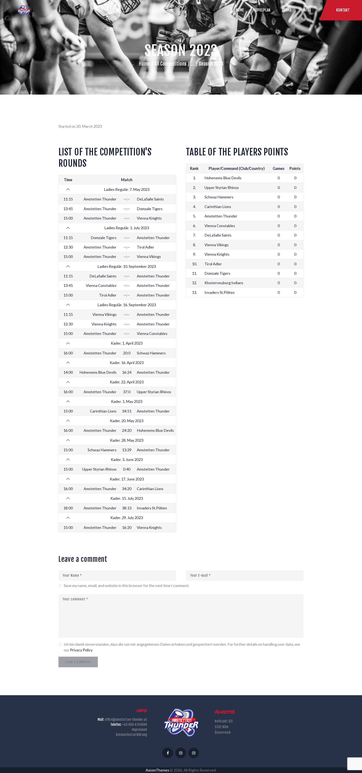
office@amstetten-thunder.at (126, 719)
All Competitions (170, 64)
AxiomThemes (157, 770)
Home (144, 64)
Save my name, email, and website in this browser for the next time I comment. (126, 585)
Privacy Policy (81, 650)
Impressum (139, 729)
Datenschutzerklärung (131, 735)
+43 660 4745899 (134, 724)
